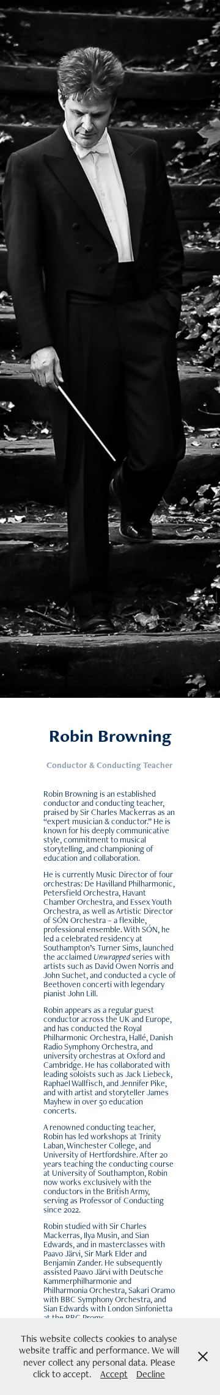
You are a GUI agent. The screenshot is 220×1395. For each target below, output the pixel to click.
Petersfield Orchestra (81, 892)
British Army (127, 1191)
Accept (114, 1374)
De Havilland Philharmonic (128, 883)
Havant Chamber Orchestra (94, 897)
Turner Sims (118, 947)
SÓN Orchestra (79, 920)
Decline (150, 1374)
